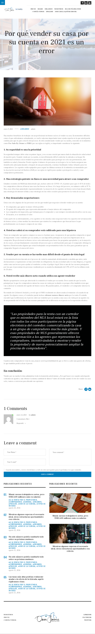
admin (33, 129)
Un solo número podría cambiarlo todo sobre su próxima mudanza (26, 538)
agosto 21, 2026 (14, 550)
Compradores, (16, 502)
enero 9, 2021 (8, 129)
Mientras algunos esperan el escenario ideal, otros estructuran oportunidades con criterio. (26, 516)
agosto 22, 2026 (14, 508)
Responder (20, 423)
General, (28, 502)
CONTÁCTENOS (10, 620)
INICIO (6, 617)
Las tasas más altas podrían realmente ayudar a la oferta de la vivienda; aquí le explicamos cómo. (26, 579)
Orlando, (38, 502)
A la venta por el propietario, (24, 500)
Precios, (14, 504)
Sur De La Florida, (28, 504)
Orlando (25, 129)
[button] (2, 2)
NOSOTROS (8, 615)
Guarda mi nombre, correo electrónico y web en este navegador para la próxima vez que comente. (44, 470)
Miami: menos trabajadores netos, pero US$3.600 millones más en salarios (26, 495)
